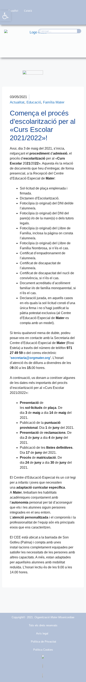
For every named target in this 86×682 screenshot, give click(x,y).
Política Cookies (43, 649)
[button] (77, 50)
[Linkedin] (78, 19)
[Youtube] (70, 19)
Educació (34, 102)
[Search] (79, 31)
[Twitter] (53, 19)
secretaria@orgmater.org (30, 358)
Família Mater (53, 102)
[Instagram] (61, 19)
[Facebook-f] (45, 19)
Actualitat (17, 102)
